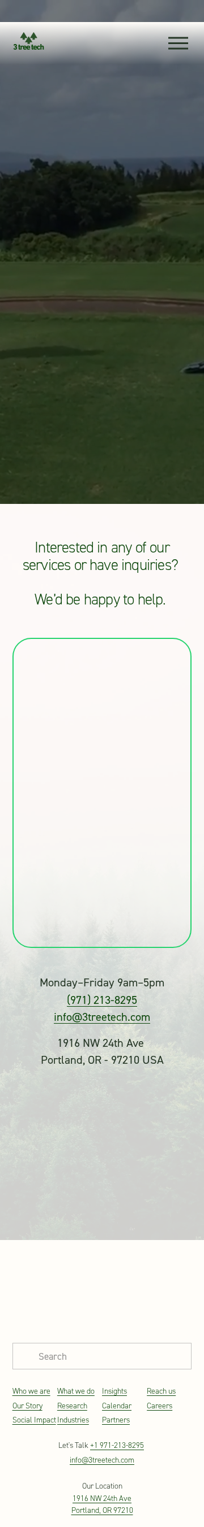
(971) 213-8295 (102, 1000)
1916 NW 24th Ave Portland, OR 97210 (102, 1504)
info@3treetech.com (102, 1017)
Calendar (116, 1406)
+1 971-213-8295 (117, 1445)
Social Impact (34, 1420)
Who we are (31, 1391)
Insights (114, 1391)
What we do (76, 1391)
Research (72, 1406)
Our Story (27, 1406)
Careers (159, 1406)
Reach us (161, 1391)
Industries (73, 1420)
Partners (116, 1420)
